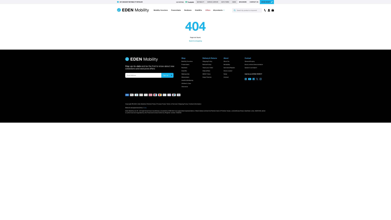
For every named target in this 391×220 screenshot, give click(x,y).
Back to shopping (195, 41)
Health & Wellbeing (187, 80)
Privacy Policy (161, 104)
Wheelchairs (185, 77)
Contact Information (195, 104)
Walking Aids (185, 74)
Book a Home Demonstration (254, 64)
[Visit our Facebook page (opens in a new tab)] (254, 79)
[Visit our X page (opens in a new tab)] (257, 79)
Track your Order (208, 68)
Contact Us (254, 2)
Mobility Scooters (161, 10)
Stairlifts (198, 10)
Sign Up (165, 75)
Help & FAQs (206, 71)
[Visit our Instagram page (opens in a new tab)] (261, 79)
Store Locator (228, 71)
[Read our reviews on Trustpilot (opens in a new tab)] (185, 2)
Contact (226, 77)
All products (218, 10)
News (234, 2)
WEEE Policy (206, 74)
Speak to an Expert (251, 68)
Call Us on (253, 74)
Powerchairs (176, 10)
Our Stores (225, 2)
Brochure (243, 2)
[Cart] (272, 11)
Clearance (184, 86)
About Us (226, 61)
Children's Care (186, 83)
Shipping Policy (207, 61)
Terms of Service (172, 104)
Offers (207, 10)
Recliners (188, 10)
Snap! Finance (207, 77)
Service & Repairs (229, 68)
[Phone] (264, 10)
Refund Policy (207, 64)
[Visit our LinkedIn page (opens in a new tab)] (246, 79)
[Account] (269, 11)
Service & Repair (212, 2)
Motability (200, 2)
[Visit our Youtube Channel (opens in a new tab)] (249, 79)
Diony (145, 108)
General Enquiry (250, 61)
